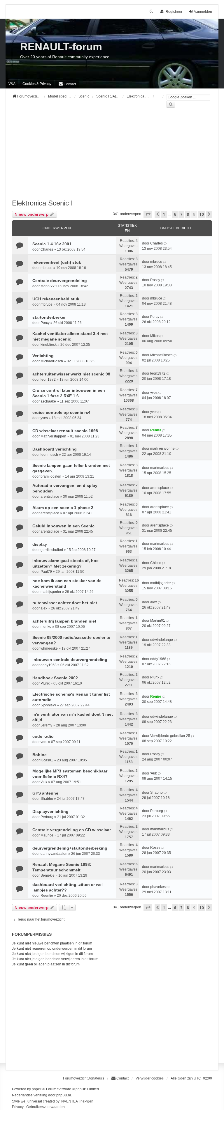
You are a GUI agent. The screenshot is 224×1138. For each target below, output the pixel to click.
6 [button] (175, 214)
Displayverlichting (50, 811)
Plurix (45, 683)
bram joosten (51, 476)
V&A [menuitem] (11, 84)
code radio (43, 736)
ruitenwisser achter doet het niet (64, 602)
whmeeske (49, 648)
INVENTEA (69, 1101)
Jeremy (46, 725)
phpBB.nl (63, 1095)
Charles (47, 249)
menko (46, 627)
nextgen (86, 1101)
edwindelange (161, 640)
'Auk (44, 782)
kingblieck (49, 345)
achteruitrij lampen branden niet (64, 621)
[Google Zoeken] (171, 104)
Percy (45, 323)
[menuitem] (37, 83)
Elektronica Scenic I (42, 203)
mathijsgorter (51, 592)
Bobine (39, 754)
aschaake (48, 401)
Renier (155, 430)
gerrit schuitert (52, 550)
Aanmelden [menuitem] (203, 12)
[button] (148, 214)
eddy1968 (49, 665)
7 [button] (181, 214)
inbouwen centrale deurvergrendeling (69, 659)
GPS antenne (45, 793)
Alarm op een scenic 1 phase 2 (62, 507)
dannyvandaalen (54, 854)
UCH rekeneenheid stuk (55, 299)
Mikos (155, 336)
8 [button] (188, 214)
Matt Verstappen (53, 436)
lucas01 (47, 760)
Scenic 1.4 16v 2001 (51, 244)
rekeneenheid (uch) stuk (56, 262)
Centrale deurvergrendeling (59, 280)
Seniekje (48, 875)
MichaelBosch (52, 361)
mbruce (46, 268)
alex (44, 608)
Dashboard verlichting (54, 449)
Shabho (47, 799)
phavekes (158, 887)
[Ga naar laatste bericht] (165, 243)
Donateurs (96, 1078)
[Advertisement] (112, 157)
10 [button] (202, 214)
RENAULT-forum (61, 47)
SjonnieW (48, 705)
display (39, 544)
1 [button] (164, 214)
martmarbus (159, 468)
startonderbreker (49, 317)
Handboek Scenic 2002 (55, 678)
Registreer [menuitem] (174, 12)
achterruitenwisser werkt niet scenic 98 (71, 374)
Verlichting (43, 355)
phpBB (37, 1089)
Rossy (155, 280)
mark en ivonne (162, 448)
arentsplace (50, 496)
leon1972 (48, 379)
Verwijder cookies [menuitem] (150, 1078)
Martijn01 (157, 620)
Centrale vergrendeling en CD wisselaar (71, 829)
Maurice (47, 835)
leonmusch (49, 455)
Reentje (47, 896)
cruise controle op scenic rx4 (61, 412)
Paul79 (46, 572)
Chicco (155, 563)
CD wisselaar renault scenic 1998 (65, 430)
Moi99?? (48, 286)
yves (154, 393)
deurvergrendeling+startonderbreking (69, 848)
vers (44, 742)
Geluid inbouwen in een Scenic (63, 526)
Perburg (47, 817)
